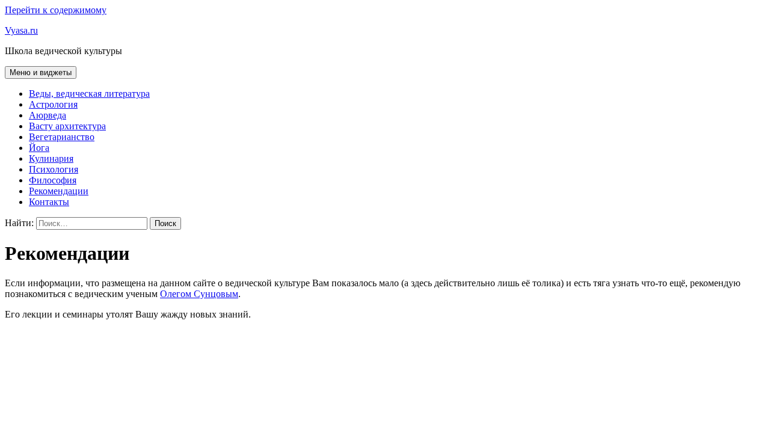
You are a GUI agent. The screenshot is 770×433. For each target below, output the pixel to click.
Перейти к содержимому (55, 10)
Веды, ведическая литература (89, 93)
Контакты (49, 202)
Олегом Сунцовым (199, 294)
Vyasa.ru (21, 30)
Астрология (53, 104)
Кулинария (51, 158)
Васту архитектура (67, 126)
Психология (53, 169)
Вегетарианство (61, 137)
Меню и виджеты (41, 72)
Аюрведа (47, 115)
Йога (39, 148)
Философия (52, 180)
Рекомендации (58, 191)
